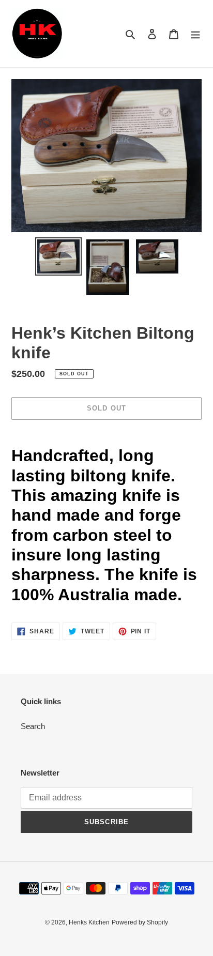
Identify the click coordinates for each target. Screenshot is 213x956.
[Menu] (195, 34)
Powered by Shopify (140, 922)
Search (33, 726)
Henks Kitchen (89, 922)
